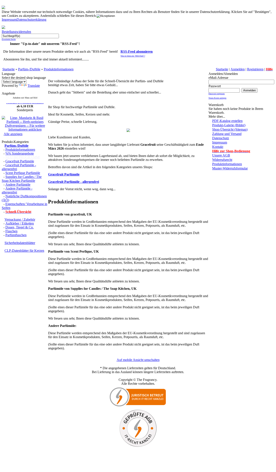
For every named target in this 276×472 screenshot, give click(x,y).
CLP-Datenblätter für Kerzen (24, 250)
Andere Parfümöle (17, 184)
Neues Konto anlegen (217, 98)
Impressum (9, 19)
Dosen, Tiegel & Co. (19, 227)
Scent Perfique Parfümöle (22, 173)
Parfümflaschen (16, 235)
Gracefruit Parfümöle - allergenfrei (73, 182)
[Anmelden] (249, 90)
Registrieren (255, 69)
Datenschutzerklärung (31, 19)
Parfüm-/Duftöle (29, 69)
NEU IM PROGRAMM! (22, 157)
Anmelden (238, 69)
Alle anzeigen (13, 134)
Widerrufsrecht (222, 160)
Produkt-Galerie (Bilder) (228, 125)
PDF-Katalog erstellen (227, 121)
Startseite (8, 69)
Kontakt (217, 147)
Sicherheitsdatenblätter (20, 243)
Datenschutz (220, 138)
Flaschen (11, 231)
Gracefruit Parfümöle (19, 161)
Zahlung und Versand (227, 134)
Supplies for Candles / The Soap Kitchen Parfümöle (22, 178)
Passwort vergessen (217, 94)
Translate (34, 85)
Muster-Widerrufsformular (230, 168)
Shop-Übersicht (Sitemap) (230, 129)
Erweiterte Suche (9, 39)
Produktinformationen (59, 69)
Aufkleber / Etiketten (19, 223)
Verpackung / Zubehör (20, 219)
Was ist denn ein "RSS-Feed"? (133, 56)
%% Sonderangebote (19, 153)
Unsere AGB (221, 155)
